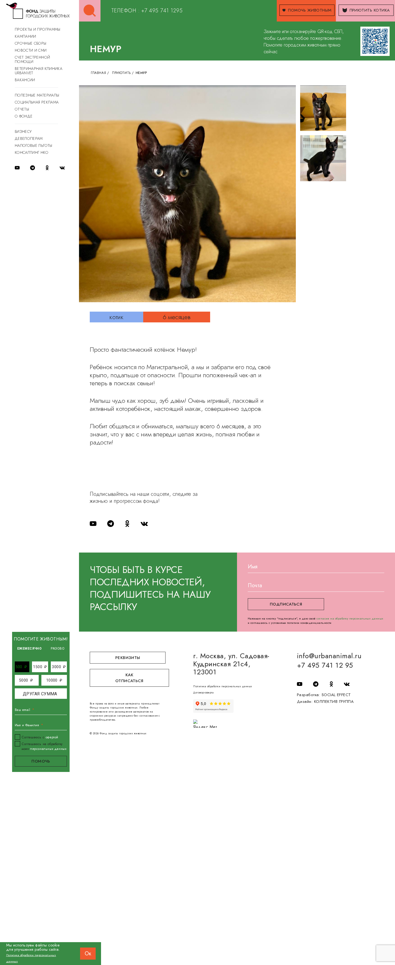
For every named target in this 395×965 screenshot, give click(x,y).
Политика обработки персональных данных (222, 686)
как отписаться (129, 678)
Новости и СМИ (31, 50)
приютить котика (370, 10)
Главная (98, 72)
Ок (88, 953)
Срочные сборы (30, 43)
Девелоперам (29, 138)
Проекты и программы (37, 29)
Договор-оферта (203, 692)
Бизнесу (23, 131)
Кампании (25, 36)
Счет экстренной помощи (32, 59)
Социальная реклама (37, 102)
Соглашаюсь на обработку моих (44, 746)
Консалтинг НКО (31, 152)
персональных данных (48, 748)
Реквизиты (127, 658)
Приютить (121, 72)
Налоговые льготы (33, 145)
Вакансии (25, 80)
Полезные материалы (37, 95)
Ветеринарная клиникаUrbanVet (38, 71)
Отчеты (22, 109)
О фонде (24, 116)
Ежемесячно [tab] (29, 648)
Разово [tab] (57, 648)
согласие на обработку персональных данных (350, 618)
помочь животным (309, 10)
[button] (21, 666)
